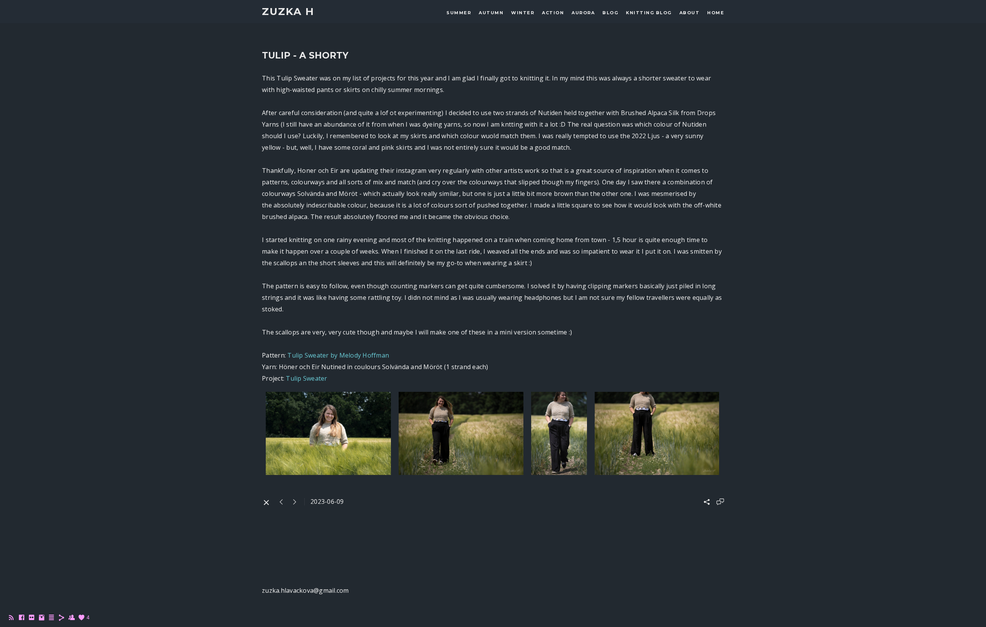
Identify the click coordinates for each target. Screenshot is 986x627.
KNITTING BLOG (649, 12)
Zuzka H (288, 12)
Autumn (491, 12)
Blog (610, 12)
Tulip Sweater (306, 378)
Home (715, 12)
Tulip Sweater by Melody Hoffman (338, 355)
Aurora (583, 12)
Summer (458, 12)
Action (553, 12)
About (689, 12)
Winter (522, 12)
